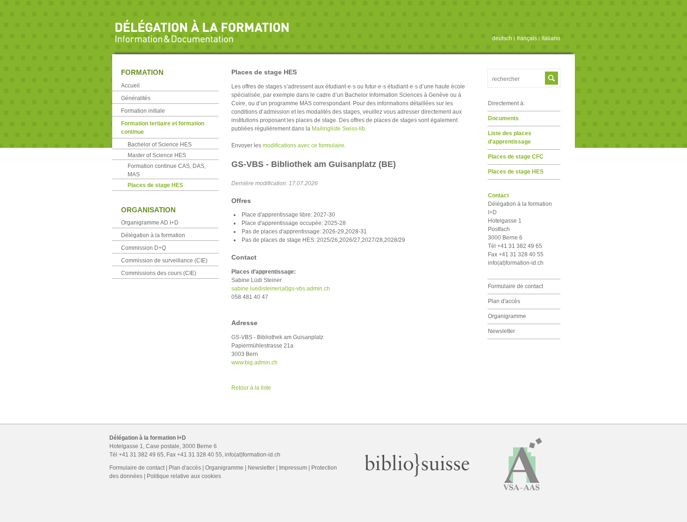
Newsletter (501, 331)
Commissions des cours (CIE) (158, 273)
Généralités (135, 98)
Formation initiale (143, 111)
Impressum (293, 467)
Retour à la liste (251, 387)
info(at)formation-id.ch (516, 263)
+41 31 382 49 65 (141, 454)
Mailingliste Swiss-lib (338, 128)
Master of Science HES (157, 155)
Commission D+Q (143, 248)
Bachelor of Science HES (160, 144)
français (527, 38)
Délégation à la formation (153, 235)
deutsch (502, 38)
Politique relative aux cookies (184, 476)
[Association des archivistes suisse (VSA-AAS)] (523, 494)
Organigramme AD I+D (150, 222)
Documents (503, 118)
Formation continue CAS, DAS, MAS (167, 170)
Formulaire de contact (515, 286)
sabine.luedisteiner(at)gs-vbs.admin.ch (280, 288)
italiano (551, 38)
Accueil (130, 85)
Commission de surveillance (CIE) (164, 260)
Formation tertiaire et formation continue (162, 127)
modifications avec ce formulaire (303, 145)
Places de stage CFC (516, 156)
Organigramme (507, 316)
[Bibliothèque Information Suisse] (417, 474)
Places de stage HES (516, 171)
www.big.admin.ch (254, 362)
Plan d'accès (504, 301)
